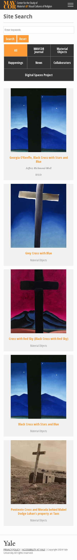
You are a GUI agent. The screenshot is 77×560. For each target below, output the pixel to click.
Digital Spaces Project (39, 75)
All (15, 50)
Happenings (15, 63)
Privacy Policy (12, 549)
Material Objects (62, 50)
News (38, 63)
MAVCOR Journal (39, 50)
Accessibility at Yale (33, 549)
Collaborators (62, 63)
